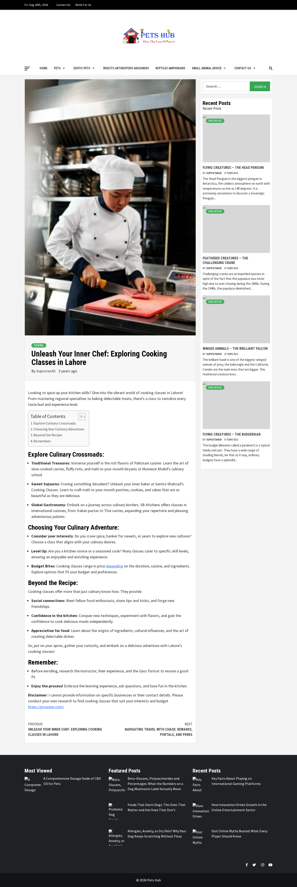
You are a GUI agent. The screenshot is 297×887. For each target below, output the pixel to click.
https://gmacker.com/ (46, 706)
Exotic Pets (81, 68)
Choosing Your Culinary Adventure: (59, 429)
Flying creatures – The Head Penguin (233, 168)
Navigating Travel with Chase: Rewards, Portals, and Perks (158, 729)
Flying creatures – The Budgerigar (232, 434)
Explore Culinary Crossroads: (54, 423)
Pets (57, 68)
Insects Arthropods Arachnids (126, 68)
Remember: (42, 441)
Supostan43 (46, 370)
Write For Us (83, 5)
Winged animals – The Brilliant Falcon (235, 349)
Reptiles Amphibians (170, 68)
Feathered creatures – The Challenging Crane (225, 260)
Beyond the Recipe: (47, 435)
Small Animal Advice (207, 68)
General (39, 345)
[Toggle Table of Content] (80, 416)
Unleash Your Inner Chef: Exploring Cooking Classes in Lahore (65, 729)
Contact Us (63, 5)
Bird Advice (215, 120)
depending (114, 566)
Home (43, 68)
